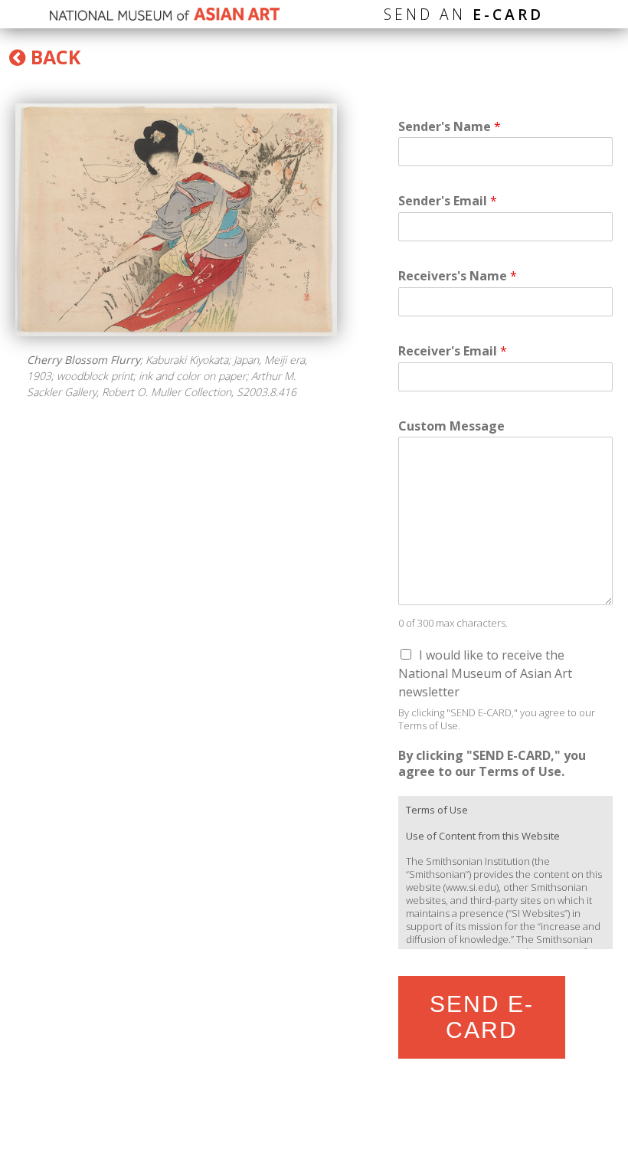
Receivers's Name (457, 276)
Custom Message (451, 426)
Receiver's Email (452, 351)
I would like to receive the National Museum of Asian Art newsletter (485, 673)
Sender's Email (447, 201)
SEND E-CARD (482, 1017)
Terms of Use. (429, 725)
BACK (52, 57)
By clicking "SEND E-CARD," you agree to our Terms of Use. (492, 764)
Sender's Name (449, 127)
